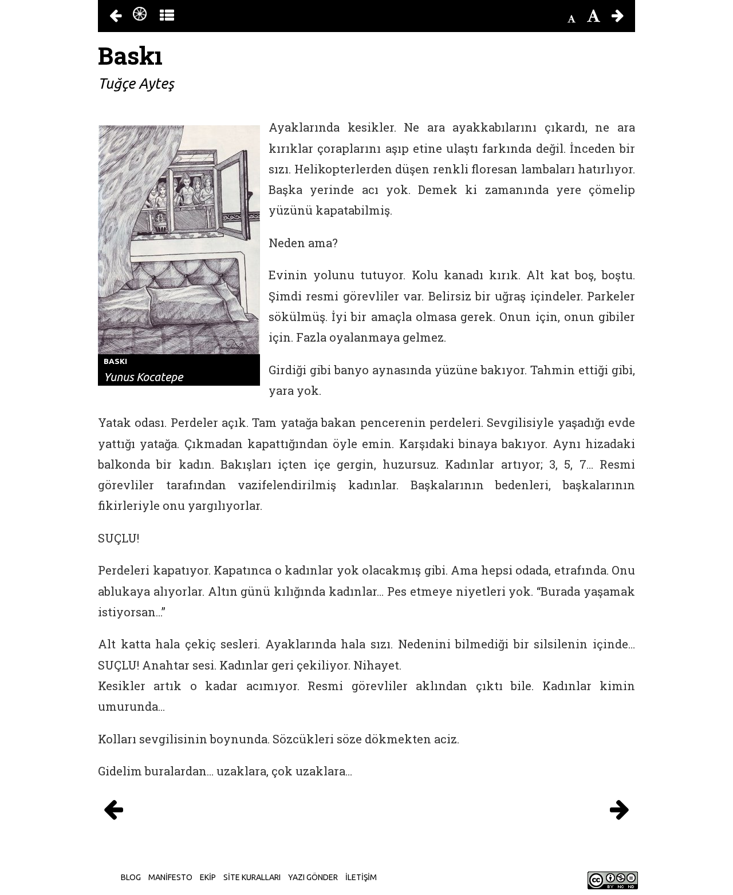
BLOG (131, 877)
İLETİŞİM (361, 877)
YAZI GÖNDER (313, 877)
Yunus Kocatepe (143, 376)
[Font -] (572, 19)
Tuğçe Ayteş (136, 84)
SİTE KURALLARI (252, 877)
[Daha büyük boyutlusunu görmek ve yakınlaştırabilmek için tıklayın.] (179, 239)
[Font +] (593, 16)
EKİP (208, 877)
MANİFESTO (170, 877)
